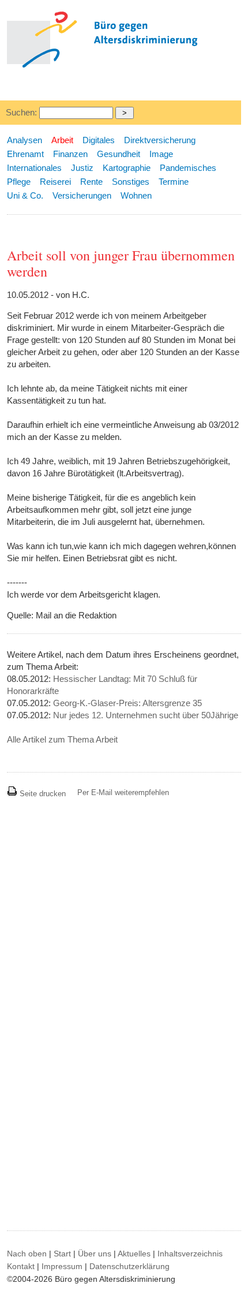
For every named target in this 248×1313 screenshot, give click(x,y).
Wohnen (136, 195)
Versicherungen (81, 195)
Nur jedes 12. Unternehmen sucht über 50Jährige (145, 715)
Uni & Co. (25, 195)
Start (62, 1253)
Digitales (98, 140)
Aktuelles (134, 1253)
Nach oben (27, 1253)
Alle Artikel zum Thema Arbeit (62, 739)
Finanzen (70, 154)
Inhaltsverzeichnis (190, 1253)
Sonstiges (130, 181)
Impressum (62, 1266)
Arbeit (62, 140)
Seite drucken (41, 793)
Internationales (34, 168)
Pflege (19, 181)
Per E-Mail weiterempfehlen (123, 792)
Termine (174, 181)
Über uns (94, 1253)
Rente (91, 181)
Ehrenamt (25, 154)
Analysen (24, 140)
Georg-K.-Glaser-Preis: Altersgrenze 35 (127, 703)
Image (161, 154)
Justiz (82, 168)
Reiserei (55, 181)
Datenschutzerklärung (129, 1266)
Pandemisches (188, 168)
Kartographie (127, 168)
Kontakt (21, 1266)
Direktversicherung (160, 140)
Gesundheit (118, 154)
